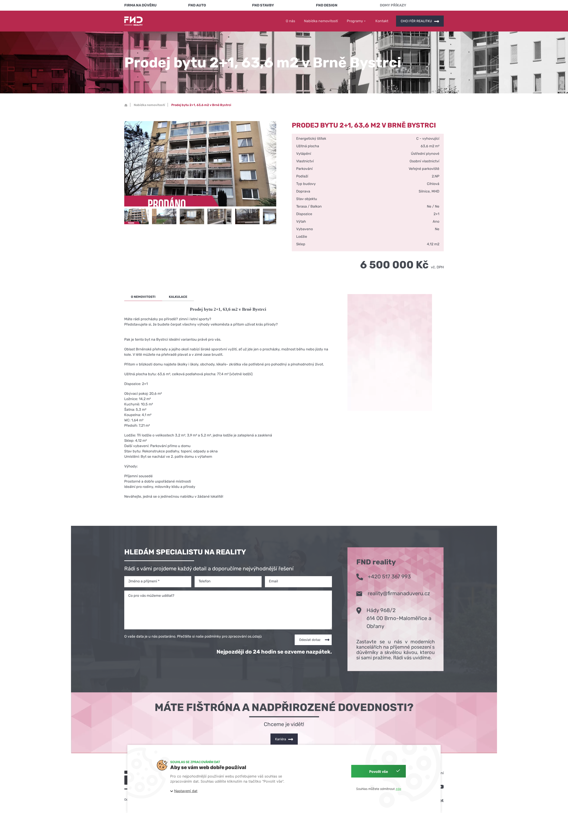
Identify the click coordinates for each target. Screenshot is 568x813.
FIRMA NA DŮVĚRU (140, 5)
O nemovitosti (143, 297)
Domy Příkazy (393, 5)
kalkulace (178, 297)
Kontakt (381, 21)
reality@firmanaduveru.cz (399, 593)
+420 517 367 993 (389, 576)
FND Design (326, 5)
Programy (355, 21)
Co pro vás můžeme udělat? (151, 595)
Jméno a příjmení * (144, 581)
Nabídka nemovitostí (321, 21)
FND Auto (197, 5)
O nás (290, 21)
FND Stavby (263, 5)
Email (273, 581)
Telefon (205, 581)
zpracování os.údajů (245, 636)
